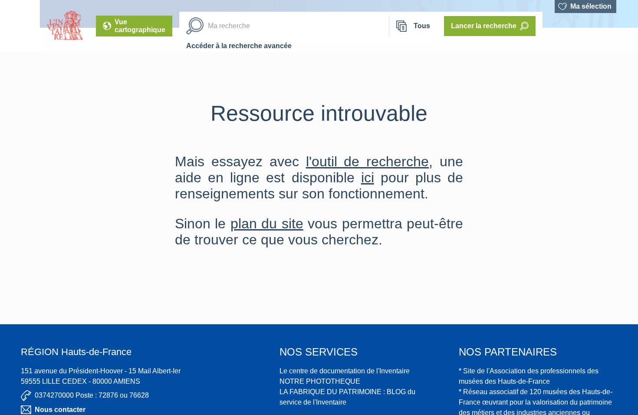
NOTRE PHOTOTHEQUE (320, 381)
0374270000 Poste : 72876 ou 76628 (92, 395)
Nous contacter (60, 409)
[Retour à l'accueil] (20, 26)
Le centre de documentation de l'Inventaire (345, 371)
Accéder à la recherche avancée (239, 45)
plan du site (266, 223)
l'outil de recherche (367, 161)
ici (367, 177)
